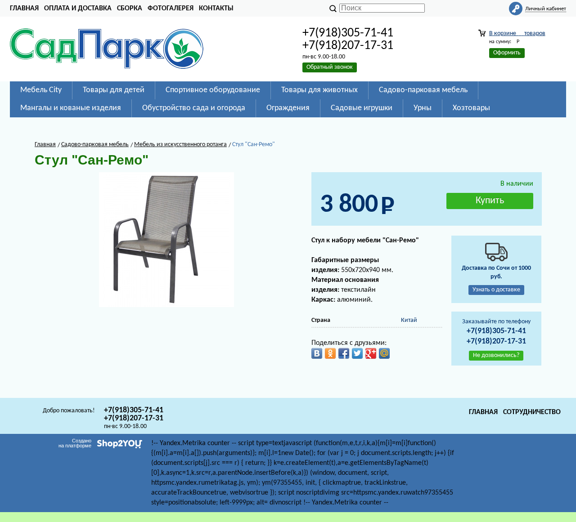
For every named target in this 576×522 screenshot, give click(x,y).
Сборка (129, 8)
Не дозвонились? (496, 355)
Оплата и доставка (78, 8)
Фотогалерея (171, 8)
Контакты (216, 8)
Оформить (507, 52)
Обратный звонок (329, 67)
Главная (24, 8)
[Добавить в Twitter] (357, 353)
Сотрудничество (532, 412)
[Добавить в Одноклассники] (330, 353)
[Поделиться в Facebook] (343, 353)
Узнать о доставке (496, 289)
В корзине (517, 33)
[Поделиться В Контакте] (316, 353)
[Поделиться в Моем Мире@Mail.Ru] (384, 353)
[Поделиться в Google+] (370, 353)
